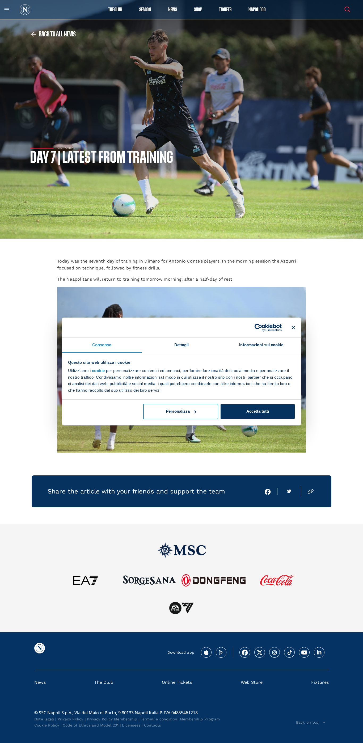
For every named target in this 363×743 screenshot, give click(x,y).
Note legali (44, 719)
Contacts (152, 725)
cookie (98, 370)
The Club (103, 682)
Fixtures (320, 682)
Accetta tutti (257, 411)
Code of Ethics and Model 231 (91, 725)
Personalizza (178, 411)
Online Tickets (177, 682)
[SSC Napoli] (25, 9)
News (40, 682)
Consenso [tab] (101, 345)
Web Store (252, 682)
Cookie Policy (46, 725)
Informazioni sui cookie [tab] (261, 345)
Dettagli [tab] (181, 345)
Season (145, 9)
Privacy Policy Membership (112, 719)
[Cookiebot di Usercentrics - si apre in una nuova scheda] (258, 327)
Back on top (307, 722)
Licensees (131, 725)
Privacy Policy (70, 719)
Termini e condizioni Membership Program (180, 719)
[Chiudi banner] (293, 327)
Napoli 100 (257, 9)
